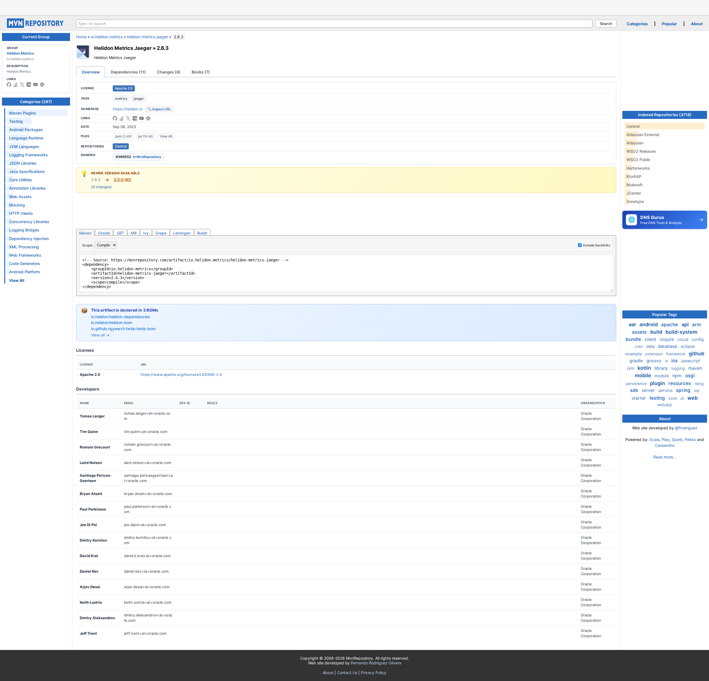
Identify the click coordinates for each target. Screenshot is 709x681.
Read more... (664, 457)
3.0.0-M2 (122, 179)
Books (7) (201, 72)
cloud (683, 339)
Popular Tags (664, 314)
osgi (690, 375)
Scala (654, 439)
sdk (634, 390)
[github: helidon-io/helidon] (9, 84)
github (696, 353)
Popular (669, 23)
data (651, 346)
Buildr (202, 233)
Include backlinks (596, 245)
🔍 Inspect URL (159, 109)
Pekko (690, 439)
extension (654, 353)
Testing (16, 121)
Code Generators (24, 263)
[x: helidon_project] (22, 84)
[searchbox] (334, 23)
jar (145, 136)
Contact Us (347, 672)
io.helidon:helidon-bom (111, 322)
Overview (91, 72)
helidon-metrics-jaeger (147, 36)
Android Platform (24, 271)
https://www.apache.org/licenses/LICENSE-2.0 (181, 374)
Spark (677, 439)
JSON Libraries (23, 163)
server (649, 390)
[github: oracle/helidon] (115, 118)
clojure (667, 339)
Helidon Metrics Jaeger (122, 48)
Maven (85, 233)
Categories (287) (36, 101)
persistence (637, 383)
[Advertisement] (354, 7)
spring (684, 390)
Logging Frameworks (28, 154)
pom (123, 136)
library (661, 368)
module (662, 375)
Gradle (104, 233)
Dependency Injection (29, 238)
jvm (631, 368)
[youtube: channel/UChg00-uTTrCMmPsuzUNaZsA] (35, 84)
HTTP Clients (21, 213)
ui (682, 398)
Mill (134, 233)
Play (665, 439)
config (698, 339)
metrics (121, 98)
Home (81, 36)
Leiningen (182, 233)
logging (678, 368)
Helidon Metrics (20, 53)
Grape (160, 233)
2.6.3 (163, 48)
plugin (658, 383)
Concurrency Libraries (29, 221)
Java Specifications (27, 171)
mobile (643, 375)
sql (696, 390)
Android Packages (26, 129)
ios (675, 360)
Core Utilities (20, 179)
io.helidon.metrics (107, 36)
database (668, 346)
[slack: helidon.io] (42, 84)
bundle (634, 339)
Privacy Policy (373, 672)
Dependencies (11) (128, 72)
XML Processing (24, 246)
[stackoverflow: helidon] (15, 84)
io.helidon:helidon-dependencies (120, 316)
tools (673, 398)
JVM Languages (24, 146)
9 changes (102, 187)
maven (695, 368)
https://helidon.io (128, 109)
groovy (654, 360)
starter (639, 398)
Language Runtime (26, 138)
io (667, 360)
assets (640, 332)
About (697, 23)
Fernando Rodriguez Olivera (376, 662)
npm (677, 375)
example (634, 353)
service (666, 390)
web (692, 398)
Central (121, 146)
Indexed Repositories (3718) (665, 114)
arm (696, 324)
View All (166, 136)
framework (676, 353)
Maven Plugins (22, 113)
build (656, 332)
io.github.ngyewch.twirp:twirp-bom (123, 328)
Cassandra (664, 445)
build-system (681, 332)
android (649, 324)
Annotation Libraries (27, 188)
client (651, 339)
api (686, 324)
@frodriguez (686, 427)
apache (670, 324)
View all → (100, 335)
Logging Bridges (24, 230)
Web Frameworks (25, 255)
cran (639, 346)
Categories (637, 23)
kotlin (645, 368)
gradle (637, 360)
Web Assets (20, 196)
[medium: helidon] (29, 84)
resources (680, 383)
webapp (664, 404)
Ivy (146, 233)
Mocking (17, 205)
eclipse (688, 346)
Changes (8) (169, 72)
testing (657, 398)
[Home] (36, 26)
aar (633, 324)
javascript (690, 360)
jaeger (139, 98)
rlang (699, 383)
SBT (120, 233)
